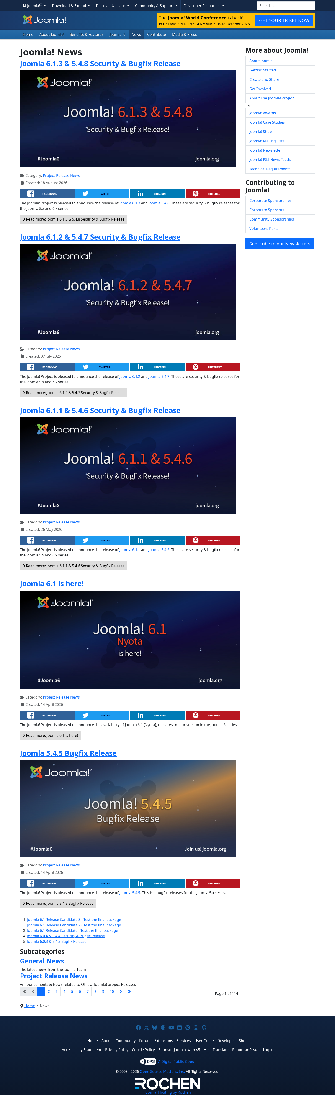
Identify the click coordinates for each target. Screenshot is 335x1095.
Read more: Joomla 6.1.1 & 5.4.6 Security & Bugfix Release (74, 565)
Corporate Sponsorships (270, 200)
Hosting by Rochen (167, 1092)
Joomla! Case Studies (267, 122)
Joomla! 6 (117, 34)
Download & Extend (69, 5)
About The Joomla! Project (271, 98)
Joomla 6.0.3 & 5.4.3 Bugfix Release (56, 941)
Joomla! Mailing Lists (266, 140)
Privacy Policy (116, 1049)
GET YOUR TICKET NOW (284, 20)
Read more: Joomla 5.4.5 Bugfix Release (59, 903)
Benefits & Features (86, 34)
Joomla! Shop (260, 131)
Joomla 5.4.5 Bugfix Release (68, 753)
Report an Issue (245, 1049)
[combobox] (286, 5)
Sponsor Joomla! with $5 (179, 1049)
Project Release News (61, 175)
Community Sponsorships (271, 219)
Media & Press (184, 34)
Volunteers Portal (264, 228)
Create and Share (264, 79)
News (136, 34)
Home (28, 34)
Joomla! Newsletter (265, 150)
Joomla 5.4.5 (129, 892)
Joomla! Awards (262, 112)
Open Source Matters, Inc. (162, 1071)
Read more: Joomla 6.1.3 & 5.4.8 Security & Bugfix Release (74, 219)
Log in (268, 1049)
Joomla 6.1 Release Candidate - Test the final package (72, 930)
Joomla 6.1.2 (129, 376)
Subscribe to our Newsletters (279, 244)
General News (42, 961)
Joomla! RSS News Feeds (270, 159)
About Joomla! (51, 34)
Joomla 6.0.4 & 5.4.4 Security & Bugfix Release (66, 935)
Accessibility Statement (81, 1049)
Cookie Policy (143, 1049)
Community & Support (155, 5)
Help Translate (216, 1049)
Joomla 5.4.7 (159, 376)
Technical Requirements (270, 168)
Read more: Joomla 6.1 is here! (51, 735)
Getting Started (262, 70)
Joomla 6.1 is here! (52, 583)
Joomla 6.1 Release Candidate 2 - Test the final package (74, 924)
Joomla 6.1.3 (129, 203)
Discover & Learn (111, 5)
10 (112, 991)
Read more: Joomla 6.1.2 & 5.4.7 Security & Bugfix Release (74, 392)
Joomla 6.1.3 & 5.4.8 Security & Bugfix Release (100, 63)
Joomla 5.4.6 (159, 549)
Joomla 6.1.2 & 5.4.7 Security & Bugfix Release (100, 237)
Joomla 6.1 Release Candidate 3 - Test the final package (74, 919)
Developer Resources (202, 5)
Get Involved (260, 88)
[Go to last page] (129, 991)
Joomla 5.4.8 (159, 203)
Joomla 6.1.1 (129, 549)
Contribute (156, 34)
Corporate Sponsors (266, 209)
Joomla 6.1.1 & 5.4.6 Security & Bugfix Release (100, 410)
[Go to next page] (121, 991)
